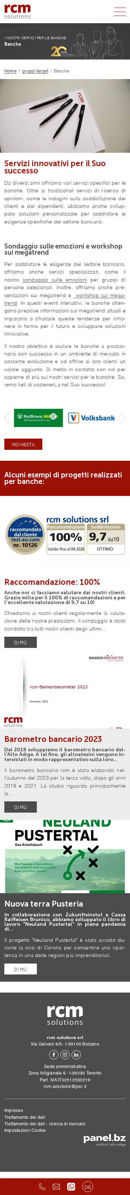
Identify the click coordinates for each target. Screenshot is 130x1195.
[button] (7, 417)
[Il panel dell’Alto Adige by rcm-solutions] (105, 1140)
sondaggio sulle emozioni (55, 279)
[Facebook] (53, 1055)
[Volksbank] (91, 418)
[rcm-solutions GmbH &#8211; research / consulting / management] (17, 11)
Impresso (13, 1110)
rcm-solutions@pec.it (65, 1086)
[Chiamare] (42, 1186)
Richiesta (23, 444)
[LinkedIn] (76, 1055)
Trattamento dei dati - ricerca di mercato (45, 1124)
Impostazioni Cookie (25, 1130)
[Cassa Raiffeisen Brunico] (38, 418)
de (87, 1187)
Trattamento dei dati (24, 1117)
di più (20, 642)
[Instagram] (65, 1055)
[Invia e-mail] (56, 1186)
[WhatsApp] (71, 1186)
